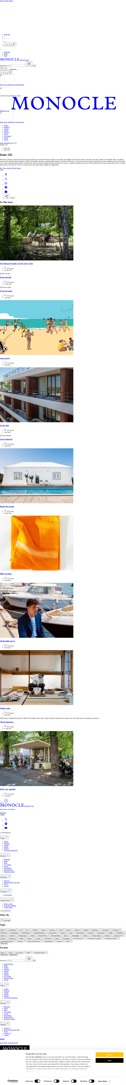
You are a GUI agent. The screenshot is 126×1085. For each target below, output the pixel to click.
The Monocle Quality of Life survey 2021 (16, 264)
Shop (5, 56)
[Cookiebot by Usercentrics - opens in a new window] (12, 1081)
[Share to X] (6, 180)
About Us (7, 1028)
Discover (3, 856)
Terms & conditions (10, 906)
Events (6, 140)
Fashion (6, 132)
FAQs (6, 884)
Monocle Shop (8, 964)
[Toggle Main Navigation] (1, 49)
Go (34, 65)
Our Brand (4, 877)
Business (6, 127)
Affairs (6, 125)
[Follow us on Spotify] (6, 825)
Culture (6, 129)
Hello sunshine (6, 574)
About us (7, 881)
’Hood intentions (6, 722)
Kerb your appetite (7, 789)
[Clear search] (29, 64)
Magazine (7, 52)
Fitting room (5, 708)
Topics (3, 838)
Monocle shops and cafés (12, 882)
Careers (6, 886)
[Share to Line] (6, 189)
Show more (4, 943)
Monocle (3, 1024)
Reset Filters (4, 955)
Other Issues (17, 168)
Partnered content (9, 872)
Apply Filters (13, 955)
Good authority (6, 439)
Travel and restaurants (11, 850)
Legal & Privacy (5, 900)
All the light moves (7, 641)
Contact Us (4, 891)
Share (2, 814)
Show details (102, 1081)
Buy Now (3, 168)
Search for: (3, 65)
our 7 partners (37, 1057)
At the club (4, 426)
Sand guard (5, 358)
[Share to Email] (6, 193)
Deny (109, 1060)
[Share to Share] (6, 196)
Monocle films (8, 870)
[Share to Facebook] (6, 176)
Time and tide (5, 277)
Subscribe (7, 34)
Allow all (110, 1055)
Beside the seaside (7, 507)
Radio (6, 54)
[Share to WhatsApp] (6, 184)
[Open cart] (17, 69)
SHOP (6, 138)
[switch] (56, 1081)
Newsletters (7, 868)
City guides (7, 136)
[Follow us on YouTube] (6, 829)
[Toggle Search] (3, 68)
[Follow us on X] (6, 821)
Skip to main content (6, 1)
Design (6, 131)
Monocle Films (8, 978)
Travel (6, 134)
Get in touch (8, 895)
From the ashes (6, 291)
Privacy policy (8, 904)
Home (2, 143)
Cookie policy (8, 907)
